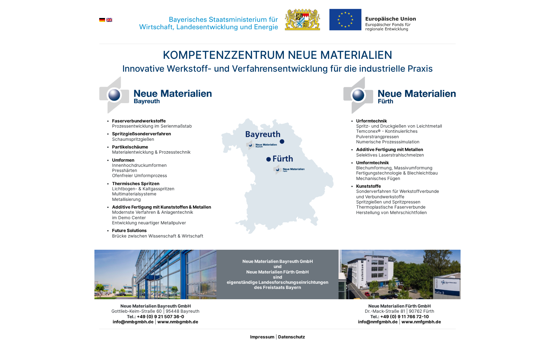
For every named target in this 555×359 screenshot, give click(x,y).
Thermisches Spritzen (135, 183)
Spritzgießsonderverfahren (141, 133)
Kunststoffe (368, 186)
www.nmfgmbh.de (421, 321)
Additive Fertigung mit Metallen (389, 149)
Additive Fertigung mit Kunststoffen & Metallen (161, 207)
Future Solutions (129, 230)
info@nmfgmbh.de (378, 321)
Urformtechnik (371, 120)
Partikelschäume (130, 146)
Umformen (123, 160)
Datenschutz (291, 336)
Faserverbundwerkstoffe (139, 120)
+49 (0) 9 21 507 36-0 (160, 316)
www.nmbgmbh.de (177, 321)
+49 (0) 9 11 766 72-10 (404, 316)
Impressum (262, 336)
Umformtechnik (372, 162)
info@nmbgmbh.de (133, 321)
